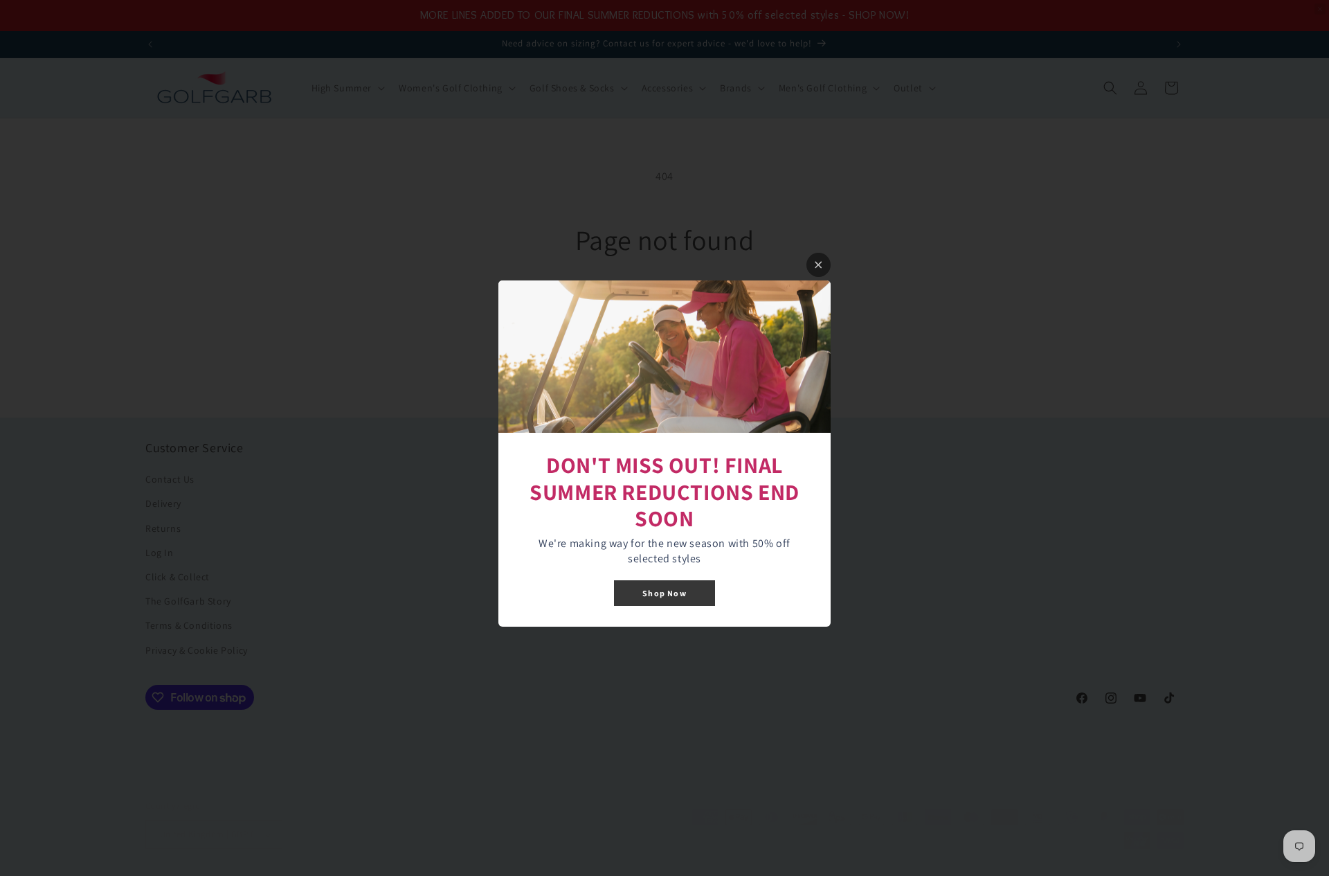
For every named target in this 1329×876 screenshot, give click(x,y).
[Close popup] (818, 265)
